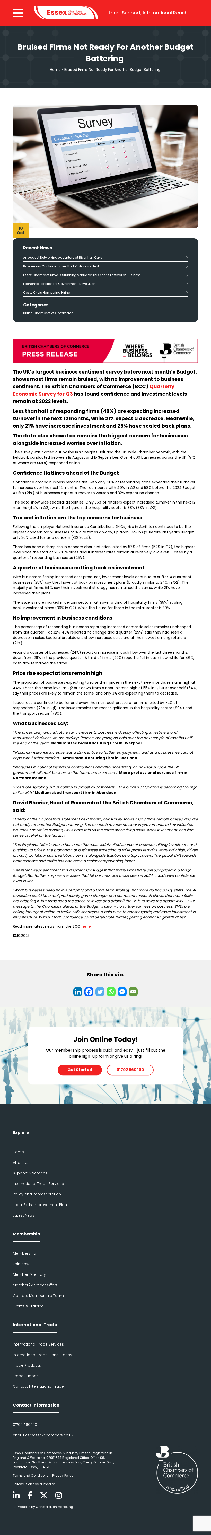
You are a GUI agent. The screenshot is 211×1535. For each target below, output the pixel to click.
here (86, 926)
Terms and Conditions (30, 1475)
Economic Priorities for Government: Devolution (60, 284)
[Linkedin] (78, 991)
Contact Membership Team (38, 1295)
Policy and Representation (37, 1194)
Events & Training (28, 1306)
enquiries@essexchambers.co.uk (43, 1435)
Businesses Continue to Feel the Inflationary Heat (61, 266)
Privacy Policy (62, 1475)
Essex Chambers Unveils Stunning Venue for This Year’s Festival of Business (82, 275)
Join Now (21, 1264)
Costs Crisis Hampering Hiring (46, 292)
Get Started (79, 1069)
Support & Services (30, 1173)
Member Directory (29, 1274)
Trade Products (27, 1365)
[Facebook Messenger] (122, 991)
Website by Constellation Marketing (45, 1507)
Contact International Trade (38, 1386)
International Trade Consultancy (42, 1354)
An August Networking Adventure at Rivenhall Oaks (62, 257)
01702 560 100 (130, 1069)
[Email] (133, 991)
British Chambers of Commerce (48, 313)
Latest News (23, 1215)
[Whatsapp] (111, 991)
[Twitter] (100, 991)
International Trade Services (38, 1183)
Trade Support (26, 1375)
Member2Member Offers (35, 1285)
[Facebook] (89, 991)
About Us (21, 1162)
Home (55, 69)
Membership (24, 1253)
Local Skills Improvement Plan (40, 1204)
